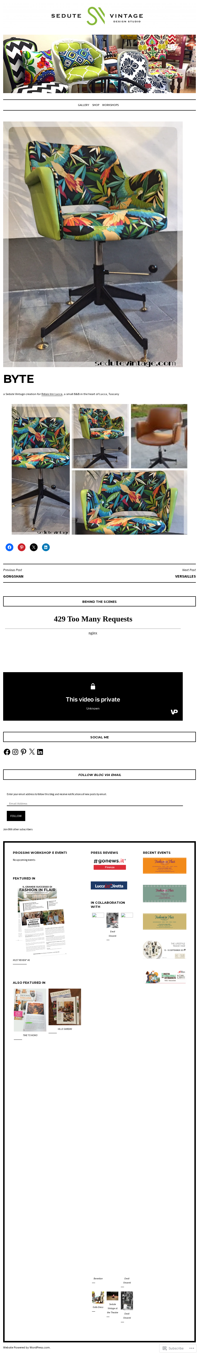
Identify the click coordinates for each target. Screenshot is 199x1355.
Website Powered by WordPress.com (26, 1347)
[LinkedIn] (40, 752)
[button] (30, 1015)
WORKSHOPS (110, 105)
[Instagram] (15, 752)
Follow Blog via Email (99, 775)
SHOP (95, 105)
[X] (32, 752)
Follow (16, 816)
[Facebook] (7, 752)
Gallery (83, 105)
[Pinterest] (23, 752)
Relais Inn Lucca (51, 394)
